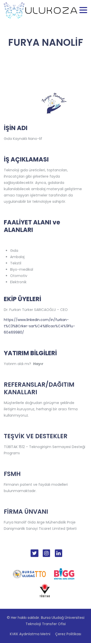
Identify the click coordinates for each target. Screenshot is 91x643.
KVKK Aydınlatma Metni (30, 633)
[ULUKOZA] (40, 10)
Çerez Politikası (68, 633)
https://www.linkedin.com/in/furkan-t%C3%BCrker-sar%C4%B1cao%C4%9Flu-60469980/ (39, 326)
